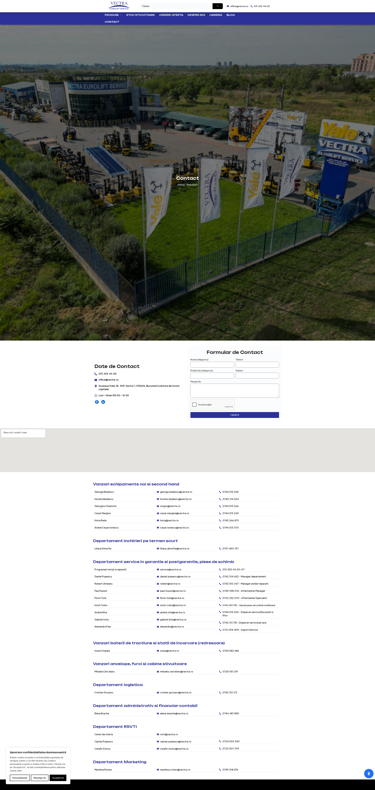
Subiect (239, 370)
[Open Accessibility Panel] (369, 773)
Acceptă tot (58, 778)
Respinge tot (40, 778)
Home (181, 184)
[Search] (218, 6)
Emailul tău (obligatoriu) (201, 370)
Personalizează (19, 778)
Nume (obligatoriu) (199, 359)
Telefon (239, 359)
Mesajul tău (195, 381)
